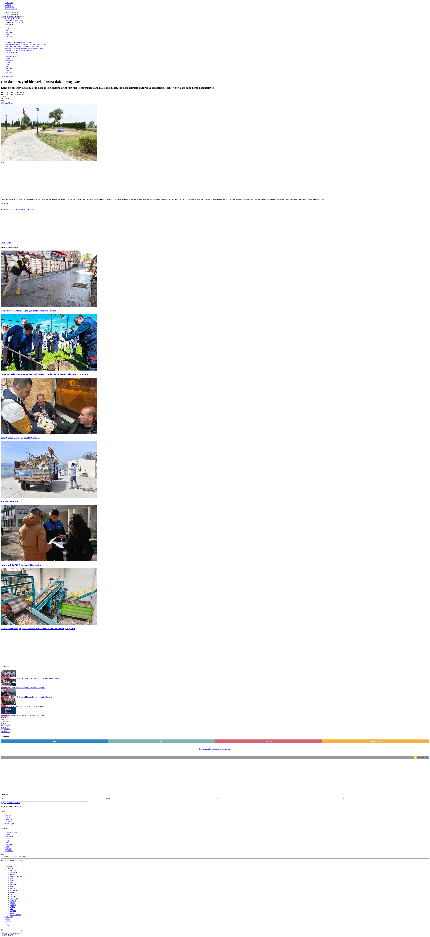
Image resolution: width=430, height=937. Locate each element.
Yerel (7, 35)
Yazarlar (8, 921)
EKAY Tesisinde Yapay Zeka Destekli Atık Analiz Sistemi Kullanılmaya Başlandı (38, 628)
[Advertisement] (68, 181)
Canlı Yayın (9, 7)
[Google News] (7, 103)
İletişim (13, 52)
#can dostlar (22, 209)
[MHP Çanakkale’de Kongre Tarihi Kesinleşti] (8, 704)
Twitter (15, 42)
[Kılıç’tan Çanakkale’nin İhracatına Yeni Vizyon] (8, 713)
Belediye (23, 48)
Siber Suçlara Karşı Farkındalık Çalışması (20, 438)
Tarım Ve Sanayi (11, 20)
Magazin (12, 50)
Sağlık (17, 50)
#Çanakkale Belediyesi (9, 209)
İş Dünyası (26, 46)
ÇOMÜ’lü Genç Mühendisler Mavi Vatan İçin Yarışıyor (31, 697)
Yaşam (7, 22)
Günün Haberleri (11, 9)
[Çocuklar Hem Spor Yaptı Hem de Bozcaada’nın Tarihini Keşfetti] (8, 676)
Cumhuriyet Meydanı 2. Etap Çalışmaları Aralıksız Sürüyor (28, 311)
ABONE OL (5, 732)
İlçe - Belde (16, 48)
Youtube (28, 42)
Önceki (3, 243)
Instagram (21, 42)
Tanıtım (19, 46)
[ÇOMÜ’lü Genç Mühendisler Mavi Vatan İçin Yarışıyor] (8, 695)
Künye (7, 52)
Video (7, 919)
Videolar (8, 5)
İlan (37, 46)
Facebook (8, 42)
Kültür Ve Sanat (26, 50)
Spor (7, 50)
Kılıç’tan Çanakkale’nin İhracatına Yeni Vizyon (26, 716)
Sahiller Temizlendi (9, 501)
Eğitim (41, 48)
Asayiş (7, 28)
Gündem (8, 48)
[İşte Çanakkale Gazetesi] (10, 17)
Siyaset (29, 48)
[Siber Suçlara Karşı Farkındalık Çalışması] (49, 433)
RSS (17, 52)
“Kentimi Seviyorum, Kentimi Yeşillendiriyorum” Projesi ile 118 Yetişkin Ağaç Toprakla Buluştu (45, 374)
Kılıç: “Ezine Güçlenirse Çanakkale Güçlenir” (26, 688)
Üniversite (9, 24)
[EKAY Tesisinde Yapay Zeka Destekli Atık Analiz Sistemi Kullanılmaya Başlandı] (49, 624)
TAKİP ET (5, 724)
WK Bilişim (19, 860)
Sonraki (9, 243)
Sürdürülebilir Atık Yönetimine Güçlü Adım (21, 565)
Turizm (7, 30)
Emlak (7, 26)
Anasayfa (4, 76)
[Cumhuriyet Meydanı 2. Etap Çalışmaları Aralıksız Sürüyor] (49, 306)
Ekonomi (35, 48)
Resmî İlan (9, 37)
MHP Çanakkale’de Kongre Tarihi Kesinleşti (24, 706)
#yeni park (30, 209)
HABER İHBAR (7, 935)
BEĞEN (4, 720)
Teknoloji (8, 33)
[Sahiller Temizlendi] (49, 497)
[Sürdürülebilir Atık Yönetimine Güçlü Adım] (49, 561)
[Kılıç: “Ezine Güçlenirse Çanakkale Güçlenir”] (8, 686)
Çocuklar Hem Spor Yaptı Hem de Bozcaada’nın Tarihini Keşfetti (35, 678)
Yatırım (32, 46)
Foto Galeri (9, 3)
